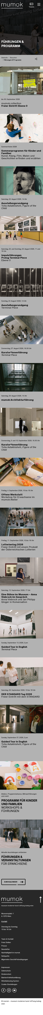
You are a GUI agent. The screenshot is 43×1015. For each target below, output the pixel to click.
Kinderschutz (6, 974)
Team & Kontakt (7, 939)
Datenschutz (6, 971)
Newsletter (5, 949)
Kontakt (4, 921)
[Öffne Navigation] (38, 4)
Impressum (5, 967)
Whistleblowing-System (10, 981)
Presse (4, 946)
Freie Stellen (6, 942)
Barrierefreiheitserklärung (11, 977)
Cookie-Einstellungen (9, 984)
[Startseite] (12, 4)
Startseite (4, 57)
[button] (31, 5)
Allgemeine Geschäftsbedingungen (14, 959)
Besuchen (13, 57)
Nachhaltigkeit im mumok (10, 953)
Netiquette (5, 956)
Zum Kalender (10, 882)
